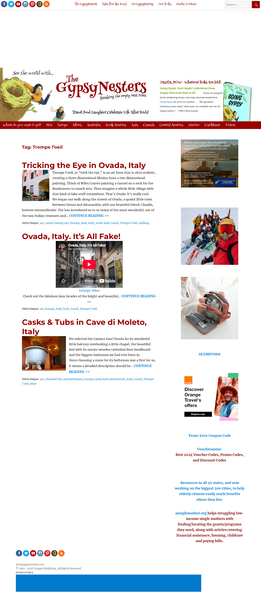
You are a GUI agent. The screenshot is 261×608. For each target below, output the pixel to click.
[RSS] (46, 4)
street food (102, 223)
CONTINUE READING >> (89, 215)
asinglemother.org (191, 513)
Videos (230, 125)
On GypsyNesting (142, 4)
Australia (93, 125)
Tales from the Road (114, 4)
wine (33, 383)
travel (114, 223)
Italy (91, 223)
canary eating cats (57, 223)
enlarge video (89, 290)
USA (49, 125)
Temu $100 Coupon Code (209, 435)
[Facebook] (4, 4)
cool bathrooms (73, 379)
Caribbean (212, 125)
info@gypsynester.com (30, 564)
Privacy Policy (24, 572)
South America (115, 125)
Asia (134, 125)
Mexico (193, 125)
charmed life (53, 379)
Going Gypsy (166, 102)
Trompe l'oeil (128, 223)
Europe (74, 223)
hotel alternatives (113, 379)
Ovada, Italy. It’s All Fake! (71, 236)
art (42, 223)
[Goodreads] (39, 4)
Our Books (164, 4)
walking (144, 223)
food (84, 223)
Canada (148, 125)
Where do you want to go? (22, 125)
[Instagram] (25, 4)
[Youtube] (18, 4)
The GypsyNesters (86, 4)
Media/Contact (186, 4)
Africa (77, 125)
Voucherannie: (209, 449)
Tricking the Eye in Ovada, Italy (84, 165)
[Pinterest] (32, 4)
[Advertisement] (130, 39)
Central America (171, 125)
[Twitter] (11, 4)
